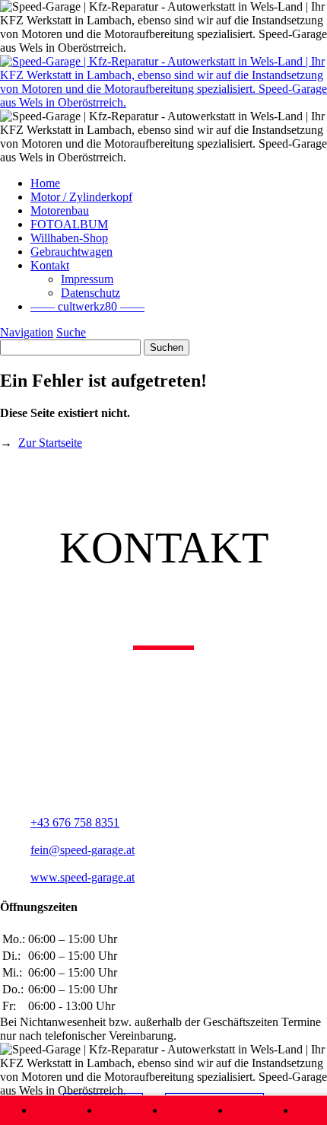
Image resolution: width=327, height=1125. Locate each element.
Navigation (26, 332)
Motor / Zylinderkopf (81, 196)
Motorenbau (59, 210)
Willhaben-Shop (69, 237)
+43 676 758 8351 (74, 822)
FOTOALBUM (69, 224)
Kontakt (49, 265)
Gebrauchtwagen (71, 251)
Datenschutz (90, 292)
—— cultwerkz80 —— (87, 306)
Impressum (87, 278)
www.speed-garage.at (82, 877)
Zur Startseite (50, 442)
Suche (71, 332)
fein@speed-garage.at (82, 849)
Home (45, 183)
